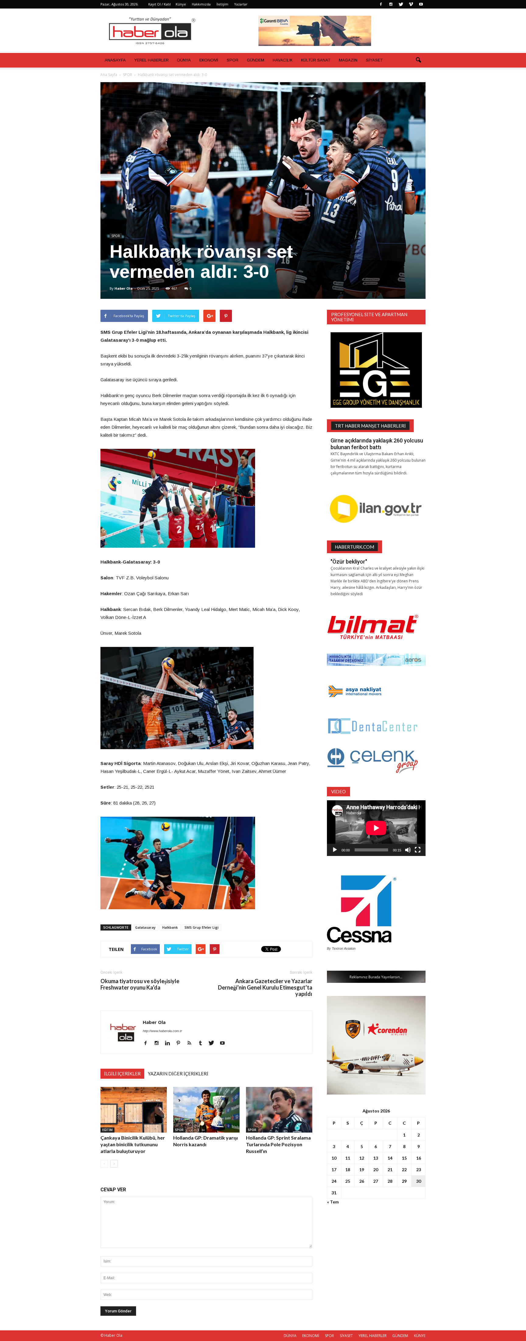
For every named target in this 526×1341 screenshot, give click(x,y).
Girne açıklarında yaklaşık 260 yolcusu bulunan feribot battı (377, 443)
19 (361, 1169)
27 (375, 1181)
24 (333, 1181)
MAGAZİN (348, 60)
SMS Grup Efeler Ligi (201, 927)
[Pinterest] (181, 1043)
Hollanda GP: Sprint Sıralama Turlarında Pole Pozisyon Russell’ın (278, 1144)
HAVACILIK (283, 60)
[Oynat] (335, 850)
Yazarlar (240, 4)
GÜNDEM (255, 60)
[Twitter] (400, 4)
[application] (376, 828)
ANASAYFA (115, 60)
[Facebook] (380, 4)
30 (418, 1181)
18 (347, 1169)
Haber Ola (123, 288)
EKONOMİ (208, 60)
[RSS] (192, 1043)
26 (361, 1181)
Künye (181, 4)
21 (389, 1169)
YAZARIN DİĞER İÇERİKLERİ (178, 1073)
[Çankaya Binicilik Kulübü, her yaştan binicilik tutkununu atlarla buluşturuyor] (133, 1110)
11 (347, 1158)
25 (347, 1181)
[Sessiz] (408, 850)
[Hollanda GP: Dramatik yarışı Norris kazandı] (206, 1110)
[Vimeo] (411, 4)
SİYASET (374, 60)
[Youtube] (421, 4)
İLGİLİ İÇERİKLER (122, 1073)
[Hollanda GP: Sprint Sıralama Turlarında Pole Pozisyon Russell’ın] (279, 1110)
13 (375, 1158)
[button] (418, 60)
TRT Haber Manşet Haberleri (370, 425)
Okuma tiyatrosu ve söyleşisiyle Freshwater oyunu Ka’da (139, 984)
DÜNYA (184, 60)
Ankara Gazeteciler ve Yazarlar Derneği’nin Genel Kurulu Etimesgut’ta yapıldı (265, 987)
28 (389, 1181)
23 (418, 1169)
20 (375, 1169)
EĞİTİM (107, 1130)
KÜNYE (420, 1335)
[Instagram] (390, 4)
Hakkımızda (201, 4)
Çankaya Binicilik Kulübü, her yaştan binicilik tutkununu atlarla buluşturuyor (132, 1144)
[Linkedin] (170, 1043)
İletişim (222, 4)
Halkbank (170, 927)
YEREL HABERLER (151, 60)
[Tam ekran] (418, 850)
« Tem (333, 1201)
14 (389, 1158)
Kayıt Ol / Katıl (159, 4)
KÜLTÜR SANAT (315, 60)
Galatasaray (145, 927)
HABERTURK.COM (354, 547)
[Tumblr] (203, 1043)
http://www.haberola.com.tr (162, 1031)
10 (333, 1158)
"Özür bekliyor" (349, 561)
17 (333, 1169)
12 (361, 1158)
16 (418, 1158)
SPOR (232, 60)
